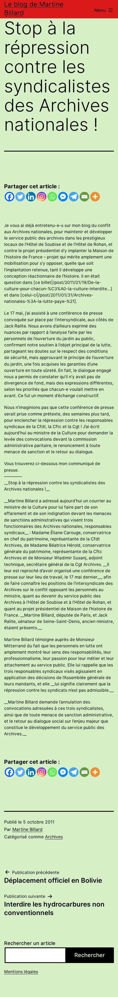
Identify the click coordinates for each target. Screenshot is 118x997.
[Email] (84, 196)
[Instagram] (41, 196)
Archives (54, 836)
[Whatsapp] (52, 196)
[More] (95, 196)
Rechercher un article (29, 943)
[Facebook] (9, 196)
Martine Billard (27, 829)
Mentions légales (21, 971)
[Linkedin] (31, 196)
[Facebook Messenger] (63, 196)
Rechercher (89, 955)
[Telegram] (73, 196)
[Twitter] (20, 196)
